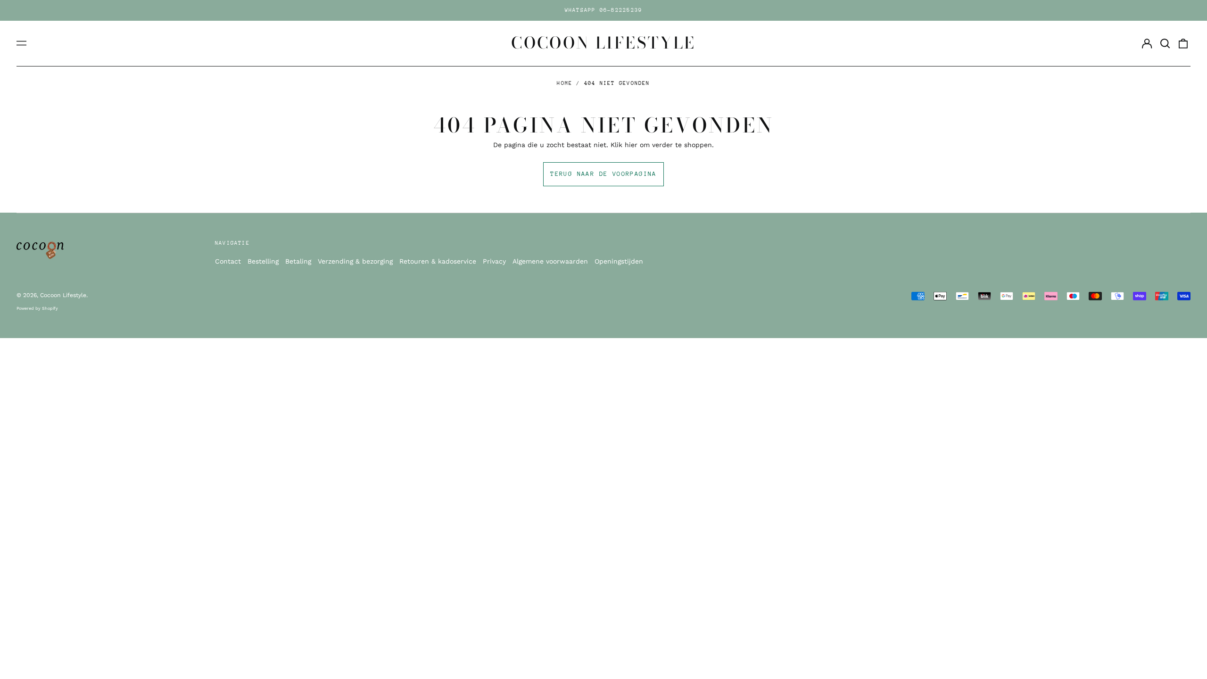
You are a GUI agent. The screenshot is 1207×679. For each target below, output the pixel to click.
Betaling (298, 261)
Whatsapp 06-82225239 (604, 10)
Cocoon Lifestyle (603, 43)
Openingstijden (619, 261)
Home (564, 83)
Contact (228, 261)
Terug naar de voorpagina (603, 173)
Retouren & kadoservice (437, 261)
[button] (1165, 43)
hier (631, 145)
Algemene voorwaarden (550, 261)
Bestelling (263, 261)
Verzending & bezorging (355, 261)
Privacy (494, 261)
